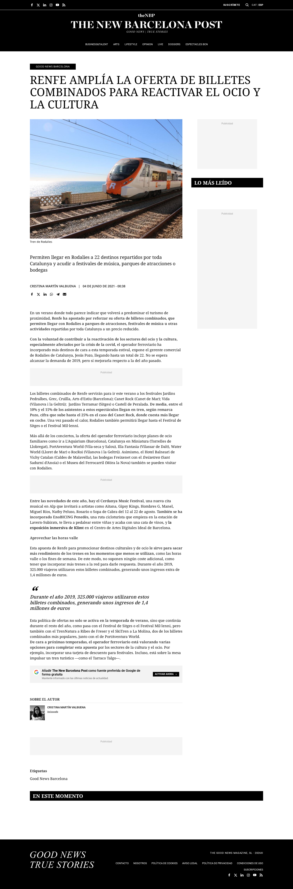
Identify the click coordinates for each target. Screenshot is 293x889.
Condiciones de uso (250, 863)
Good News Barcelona (53, 66)
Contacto (122, 863)
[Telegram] (58, 294)
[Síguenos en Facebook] (32, 5)
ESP (261, 4)
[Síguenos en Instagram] (51, 5)
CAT (254, 4)
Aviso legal (190, 863)
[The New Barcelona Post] (62, 860)
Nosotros (140, 863)
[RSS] (64, 5)
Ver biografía (52, 712)
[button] (247, 5)
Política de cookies (164, 863)
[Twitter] (38, 294)
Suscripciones (253, 869)
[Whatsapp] (51, 294)
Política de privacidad (217, 863)
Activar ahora (164, 674)
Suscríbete (231, 4)
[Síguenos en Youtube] (57, 5)
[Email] (64, 294)
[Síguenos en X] (38, 5)
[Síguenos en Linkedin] (45, 5)
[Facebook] (32, 294)
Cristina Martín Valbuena (53, 286)
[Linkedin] (45, 294)
